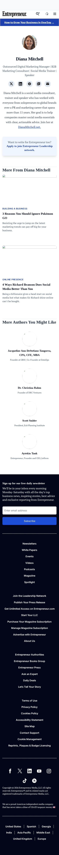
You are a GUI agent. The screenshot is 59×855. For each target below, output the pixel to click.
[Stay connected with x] (11, 84)
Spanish (31, 826)
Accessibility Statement (29, 719)
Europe (42, 838)
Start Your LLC (29, 615)
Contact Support (29, 732)
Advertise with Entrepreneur (29, 634)
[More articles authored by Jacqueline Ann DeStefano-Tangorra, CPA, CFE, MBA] (29, 345)
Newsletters (29, 543)
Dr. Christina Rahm (29, 387)
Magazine (29, 575)
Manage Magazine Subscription (29, 628)
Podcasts (29, 569)
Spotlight (29, 582)
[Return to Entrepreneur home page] (14, 14)
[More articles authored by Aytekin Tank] (29, 448)
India (9, 832)
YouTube (39, 771)
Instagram (49, 771)
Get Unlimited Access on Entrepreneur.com (30, 608)
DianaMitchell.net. (29, 127)
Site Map (30, 726)
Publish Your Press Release (29, 602)
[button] (55, 14)
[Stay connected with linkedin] (20, 84)
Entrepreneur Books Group (29, 661)
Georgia (46, 826)
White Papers (29, 549)
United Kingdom (22, 838)
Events (30, 556)
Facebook (10, 771)
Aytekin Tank (29, 453)
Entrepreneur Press (29, 667)
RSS (34, 780)
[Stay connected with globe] (29, 84)
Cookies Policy (29, 713)
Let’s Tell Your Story (29, 686)
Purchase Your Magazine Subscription (29, 621)
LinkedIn (29, 771)
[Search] (38, 14)
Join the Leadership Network (29, 595)
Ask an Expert (29, 674)
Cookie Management (30, 739)
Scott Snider (29, 420)
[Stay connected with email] (48, 84)
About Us (29, 640)
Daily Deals (29, 680)
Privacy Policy (29, 706)
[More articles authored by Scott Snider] (29, 415)
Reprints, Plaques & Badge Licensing (29, 745)
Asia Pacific (24, 832)
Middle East (43, 832)
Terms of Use (29, 700)
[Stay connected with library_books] (39, 84)
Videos (29, 562)
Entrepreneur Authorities (29, 654)
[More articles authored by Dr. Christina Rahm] (29, 382)
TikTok (24, 780)
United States (13, 826)
